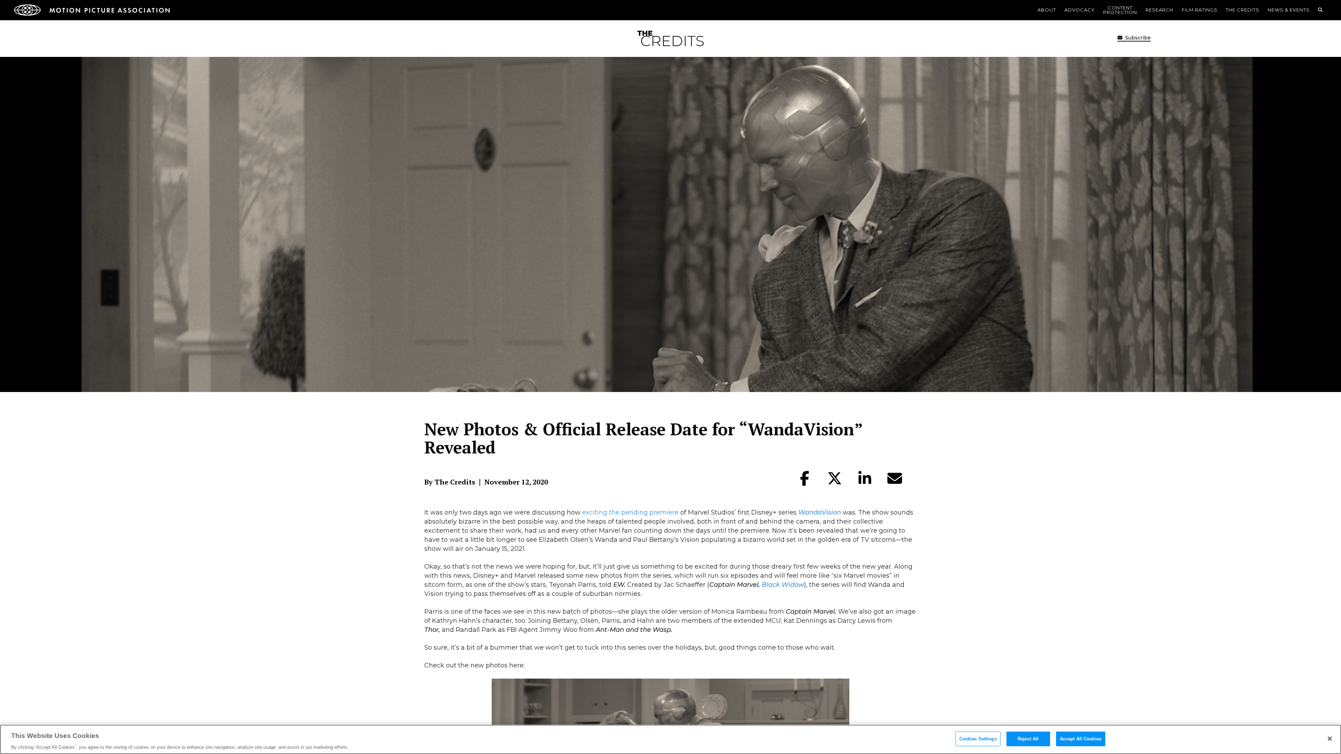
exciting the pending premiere (630, 512)
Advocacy (1079, 10)
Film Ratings (1199, 10)
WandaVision (819, 512)
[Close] (1330, 738)
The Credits (1242, 10)
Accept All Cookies (1080, 738)
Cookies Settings (978, 738)
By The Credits (449, 482)
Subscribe (1137, 38)
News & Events (1289, 10)
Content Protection (1120, 10)
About (1047, 10)
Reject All (1028, 738)
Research (1159, 10)
